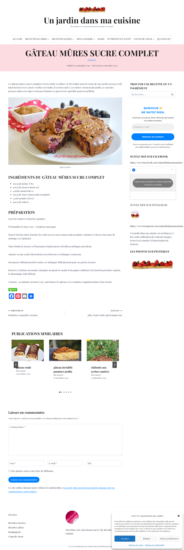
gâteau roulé (23, 367)
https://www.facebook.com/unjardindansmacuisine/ (156, 162)
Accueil (17, 38)
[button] (178, 515)
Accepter (125, 538)
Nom (13, 463)
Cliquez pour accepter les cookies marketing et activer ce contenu (152, 183)
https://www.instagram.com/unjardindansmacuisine (156, 226)
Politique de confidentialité (154, 545)
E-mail (53, 463)
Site (90, 463)
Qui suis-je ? (164, 38)
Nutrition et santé (119, 38)
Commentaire (17, 426)
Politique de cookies (136, 545)
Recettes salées (16, 527)
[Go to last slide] (16, 365)
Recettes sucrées (17, 522)
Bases (101, 38)
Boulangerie (14, 531)
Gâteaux (92, 60)
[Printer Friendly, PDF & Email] (12, 289)
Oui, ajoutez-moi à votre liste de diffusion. (32, 470)
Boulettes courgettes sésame (23, 313)
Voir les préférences (169, 538)
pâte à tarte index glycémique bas (105, 313)
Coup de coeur (15, 536)
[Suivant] (114, 365)
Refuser (146, 538)
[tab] (59, 392)
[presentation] (28, 350)
